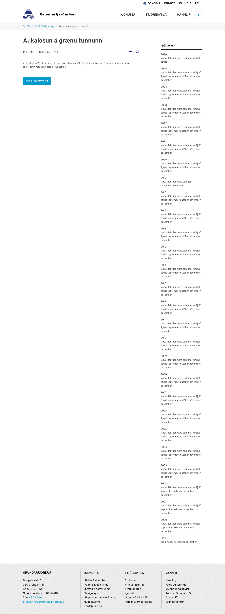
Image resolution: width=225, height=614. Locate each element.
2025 (164, 68)
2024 (164, 87)
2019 (163, 178)
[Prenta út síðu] (137, 52)
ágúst (164, 61)
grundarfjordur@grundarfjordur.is (43, 602)
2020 (164, 159)
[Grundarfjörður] (49, 14)
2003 (164, 465)
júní (195, 58)
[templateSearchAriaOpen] (198, 15)
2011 (163, 319)
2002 (164, 483)
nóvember (195, 76)
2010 (163, 338)
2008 (164, 374)
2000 (164, 520)
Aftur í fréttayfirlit (37, 81)
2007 (164, 392)
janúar (164, 58)
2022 (164, 123)
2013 (163, 283)
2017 (163, 210)
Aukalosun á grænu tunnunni (73, 26)
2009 (164, 356)
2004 (164, 447)
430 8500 (35, 597)
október (184, 76)
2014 (163, 265)
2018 (163, 192)
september (173, 76)
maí (190, 58)
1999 (163, 538)
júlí (199, 58)
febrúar (172, 58)
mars (180, 58)
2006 (164, 410)
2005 (164, 429)
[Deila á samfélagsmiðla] (130, 52)
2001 (163, 501)
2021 (163, 141)
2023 (164, 105)
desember (166, 80)
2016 (163, 228)
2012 (163, 301)
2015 (163, 247)
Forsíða (26, 26)
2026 (164, 54)
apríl (185, 58)
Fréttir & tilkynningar (44, 26)
